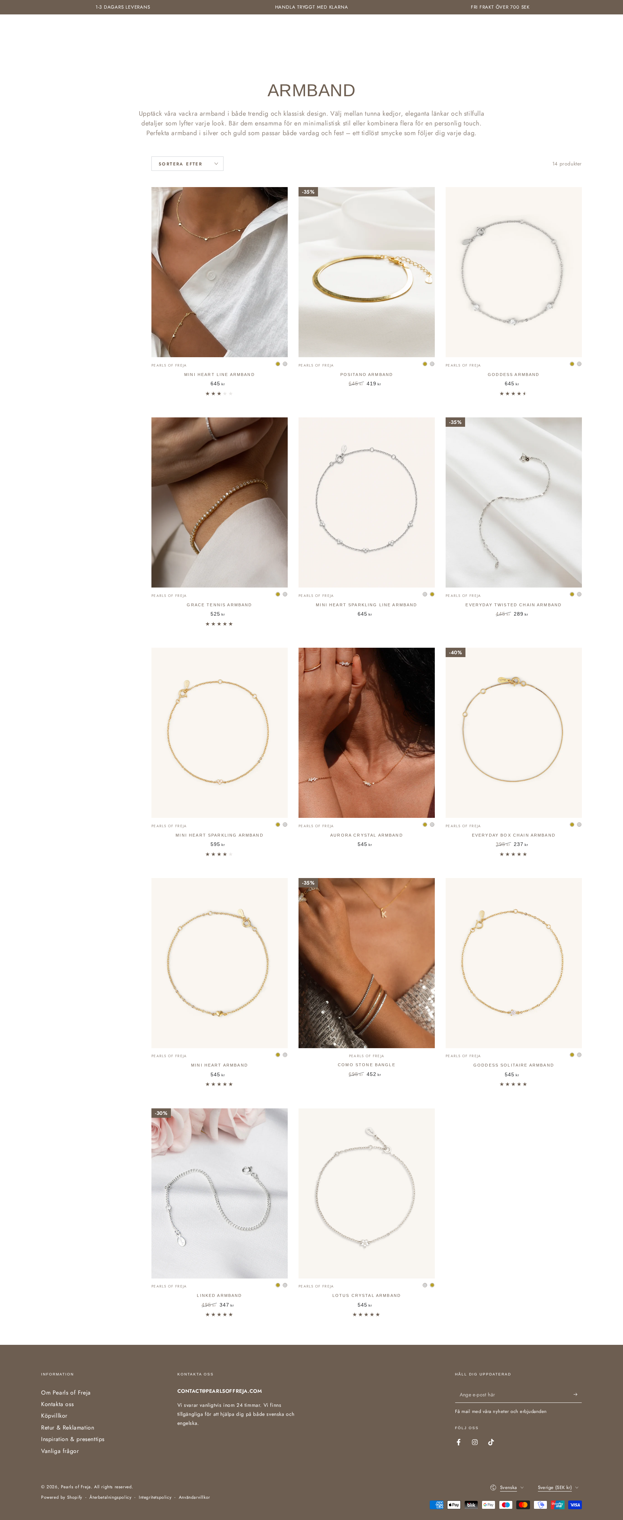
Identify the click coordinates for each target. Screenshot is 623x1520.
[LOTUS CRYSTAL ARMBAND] (367, 1193)
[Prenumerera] (578, 1394)
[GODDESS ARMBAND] (514, 272)
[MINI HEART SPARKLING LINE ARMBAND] (367, 502)
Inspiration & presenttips (73, 1439)
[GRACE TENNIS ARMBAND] (219, 502)
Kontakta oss (57, 1404)
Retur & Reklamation (67, 1427)
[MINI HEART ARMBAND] (219, 963)
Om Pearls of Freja (66, 1392)
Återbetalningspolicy (110, 1497)
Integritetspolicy (155, 1497)
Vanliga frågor (60, 1451)
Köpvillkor (54, 1416)
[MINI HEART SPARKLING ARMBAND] (219, 733)
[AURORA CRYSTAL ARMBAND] (367, 733)
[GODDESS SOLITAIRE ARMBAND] (514, 963)
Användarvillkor (194, 1497)
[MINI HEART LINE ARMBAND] (219, 272)
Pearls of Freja (76, 1487)
